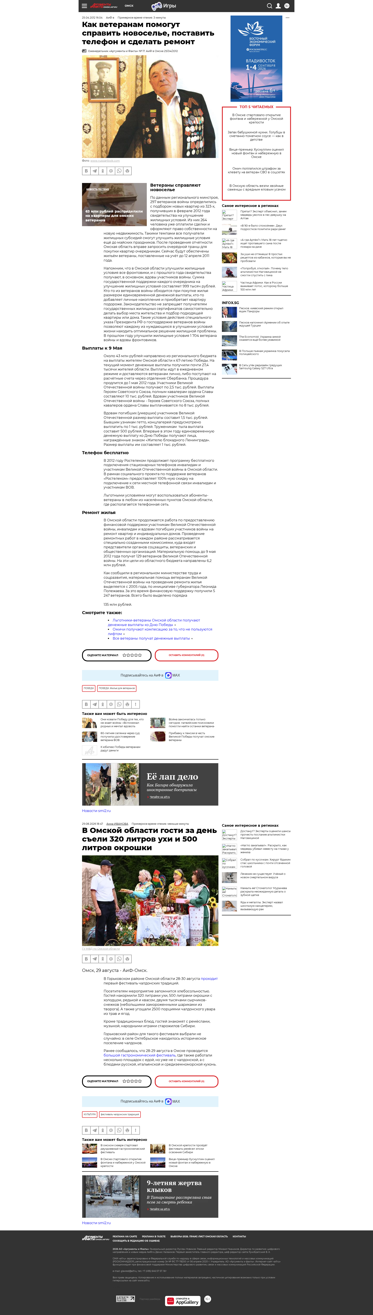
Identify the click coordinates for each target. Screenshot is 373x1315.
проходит (209, 979)
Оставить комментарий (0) (186, 655)
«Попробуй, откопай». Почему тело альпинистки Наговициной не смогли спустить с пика (264, 272)
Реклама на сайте (125, 1236)
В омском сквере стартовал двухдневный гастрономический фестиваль (123, 1149)
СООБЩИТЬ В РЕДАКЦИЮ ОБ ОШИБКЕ (136, 1240)
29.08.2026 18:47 (92, 823)
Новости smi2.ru (96, 811)
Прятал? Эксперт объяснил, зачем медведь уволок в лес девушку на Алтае (263, 215)
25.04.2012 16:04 (92, 17)
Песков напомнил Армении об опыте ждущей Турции (264, 324)
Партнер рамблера (150, 1299)
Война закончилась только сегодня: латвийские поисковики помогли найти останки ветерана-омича (192, 724)
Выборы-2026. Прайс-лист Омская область (199, 1236)
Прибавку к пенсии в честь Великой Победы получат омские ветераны (191, 737)
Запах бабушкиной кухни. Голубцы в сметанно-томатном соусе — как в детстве (256, 136)
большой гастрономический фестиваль (139, 1055)
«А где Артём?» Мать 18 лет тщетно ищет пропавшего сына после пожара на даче (263, 243)
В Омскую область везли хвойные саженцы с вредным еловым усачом (257, 187)
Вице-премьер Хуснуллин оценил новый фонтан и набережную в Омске (256, 153)
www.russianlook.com (105, 160)
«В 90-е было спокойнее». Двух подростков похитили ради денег (263, 227)
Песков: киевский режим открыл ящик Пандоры (261, 310)
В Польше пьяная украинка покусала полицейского (264, 353)
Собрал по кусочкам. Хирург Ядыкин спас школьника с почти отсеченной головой (265, 863)
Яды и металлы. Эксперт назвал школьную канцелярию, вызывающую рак (261, 906)
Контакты (239, 1236)
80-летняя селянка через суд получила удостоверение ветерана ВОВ (120, 737)
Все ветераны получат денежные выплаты (151, 638)
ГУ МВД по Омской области (101, 948)
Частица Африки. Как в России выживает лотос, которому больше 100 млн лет (264, 286)
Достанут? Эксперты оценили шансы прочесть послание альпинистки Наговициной (265, 834)
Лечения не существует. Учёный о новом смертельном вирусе (263, 875)
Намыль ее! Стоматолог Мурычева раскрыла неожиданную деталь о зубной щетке (263, 891)
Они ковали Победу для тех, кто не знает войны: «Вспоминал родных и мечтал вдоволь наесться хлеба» (122, 724)
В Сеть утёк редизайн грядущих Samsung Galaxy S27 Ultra (260, 367)
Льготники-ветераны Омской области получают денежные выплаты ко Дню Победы (154, 622)
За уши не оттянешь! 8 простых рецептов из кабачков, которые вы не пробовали (265, 257)
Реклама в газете (154, 1236)
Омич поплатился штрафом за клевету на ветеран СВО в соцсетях (256, 170)
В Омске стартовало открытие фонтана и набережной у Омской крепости (256, 118)
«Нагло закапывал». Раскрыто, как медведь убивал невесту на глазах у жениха (264, 849)
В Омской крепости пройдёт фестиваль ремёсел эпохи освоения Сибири (188, 1149)
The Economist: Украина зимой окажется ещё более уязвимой (260, 338)
